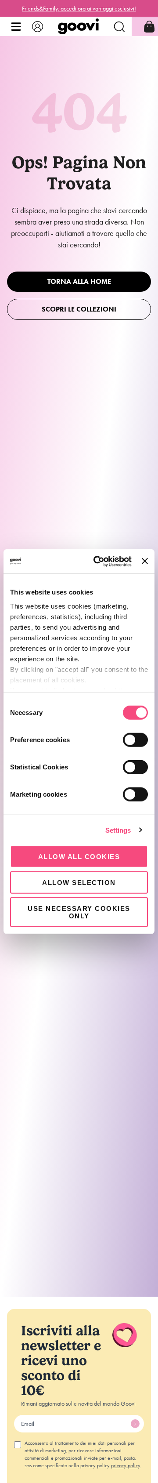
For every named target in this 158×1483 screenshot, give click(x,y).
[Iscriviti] (135, 1423)
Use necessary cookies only (79, 911)
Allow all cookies (79, 856)
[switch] (135, 740)
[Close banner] (145, 561)
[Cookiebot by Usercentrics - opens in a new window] (98, 561)
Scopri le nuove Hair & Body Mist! (79, 8)
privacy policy (125, 1465)
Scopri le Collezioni (79, 309)
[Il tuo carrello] (149, 26)
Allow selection (79, 882)
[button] (16, 26)
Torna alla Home (79, 281)
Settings (118, 830)
